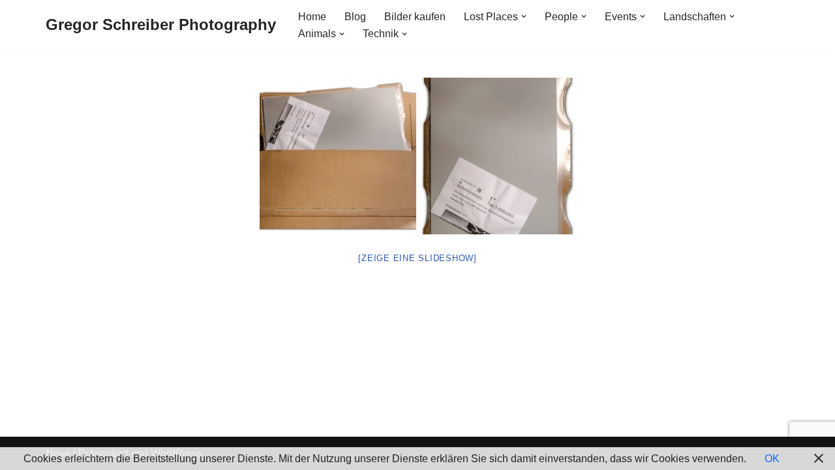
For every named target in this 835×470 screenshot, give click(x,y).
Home (312, 16)
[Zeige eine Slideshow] (417, 258)
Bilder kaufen (415, 16)
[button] (523, 16)
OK (772, 458)
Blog (355, 16)
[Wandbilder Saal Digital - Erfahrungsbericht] (338, 156)
